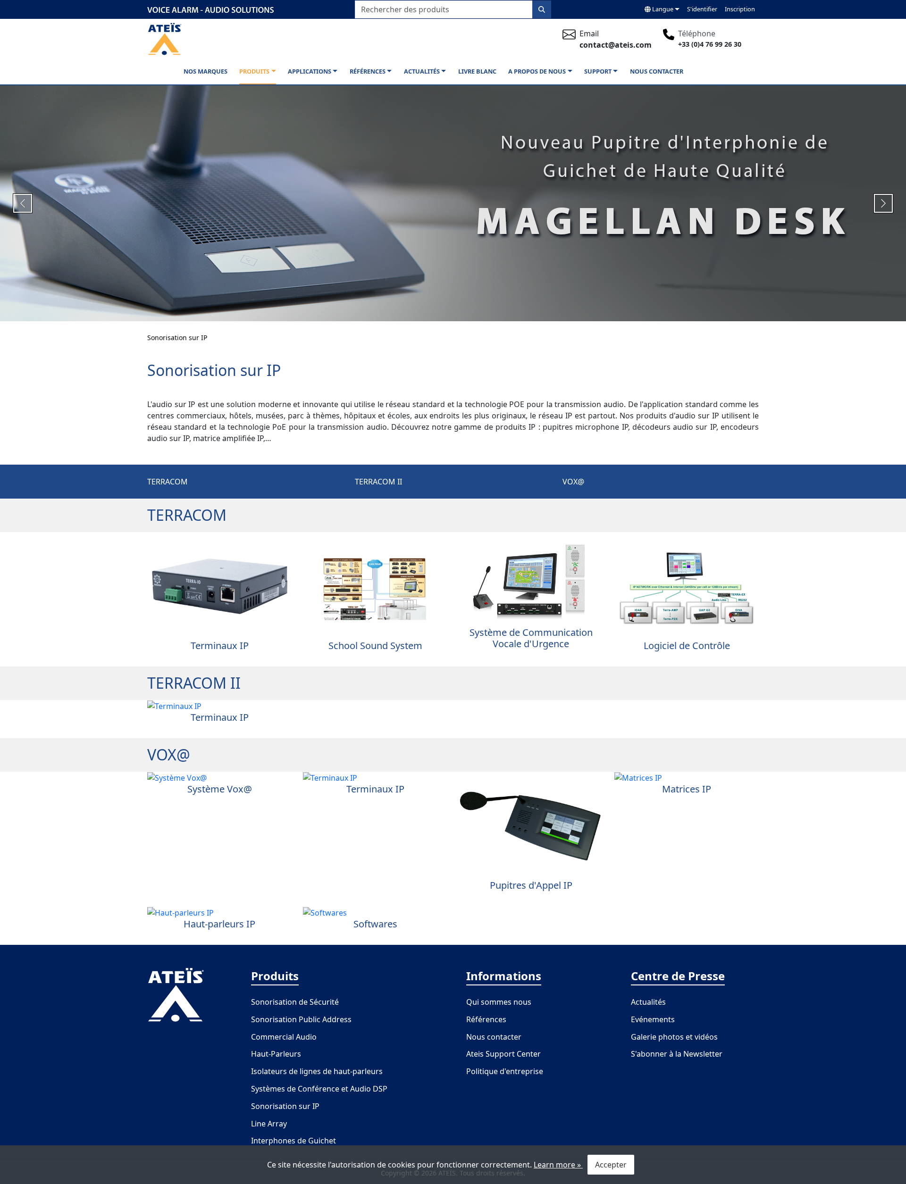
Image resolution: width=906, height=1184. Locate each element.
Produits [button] (254, 71)
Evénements (653, 1019)
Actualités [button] (422, 71)
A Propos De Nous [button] (537, 71)
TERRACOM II (378, 481)
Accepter (611, 1164)
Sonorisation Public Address (301, 1019)
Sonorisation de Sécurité (295, 1002)
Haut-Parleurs (276, 1054)
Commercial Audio (284, 1037)
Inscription (740, 9)
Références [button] (368, 71)
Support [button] (598, 71)
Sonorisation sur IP (177, 337)
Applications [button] (309, 71)
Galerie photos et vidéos (674, 1037)
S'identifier (702, 9)
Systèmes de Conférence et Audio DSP (319, 1089)
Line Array (269, 1123)
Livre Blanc (477, 71)
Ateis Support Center (503, 1054)
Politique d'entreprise (504, 1071)
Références (486, 1019)
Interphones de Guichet (293, 1140)
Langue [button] (662, 9)
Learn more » (558, 1164)
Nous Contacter (656, 71)
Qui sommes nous (498, 1002)
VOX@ (573, 481)
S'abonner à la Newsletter (676, 1054)
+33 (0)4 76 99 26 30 (709, 44)
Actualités (648, 1002)
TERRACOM (167, 481)
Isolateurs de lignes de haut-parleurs (317, 1071)
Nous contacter (493, 1037)
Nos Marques (205, 71)
